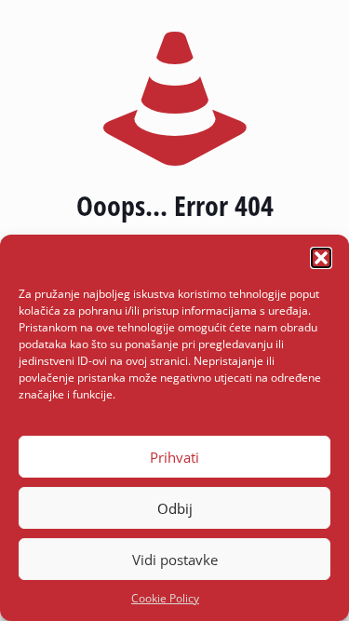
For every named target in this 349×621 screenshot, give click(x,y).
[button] (321, 258)
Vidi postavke (175, 559)
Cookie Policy (165, 598)
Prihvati (174, 457)
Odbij (175, 508)
